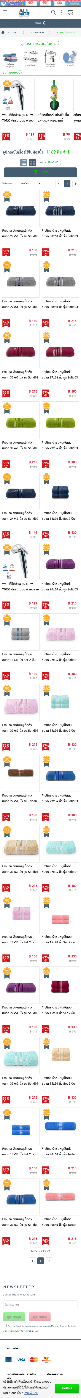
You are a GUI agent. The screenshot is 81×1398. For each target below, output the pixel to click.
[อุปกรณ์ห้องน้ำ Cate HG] (30, 58)
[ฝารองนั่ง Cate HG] (71, 58)
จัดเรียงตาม (7, 183)
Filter (43, 172)
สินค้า (38, 23)
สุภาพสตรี (40, 1316)
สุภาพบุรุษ (14, 1316)
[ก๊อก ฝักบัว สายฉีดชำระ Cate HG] (51, 58)
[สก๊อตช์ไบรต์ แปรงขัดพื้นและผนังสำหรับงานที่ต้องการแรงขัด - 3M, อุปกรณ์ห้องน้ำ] (54, 95)
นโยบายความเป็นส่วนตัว (13, 1331)
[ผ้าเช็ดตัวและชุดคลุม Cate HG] (10, 58)
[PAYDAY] (40, 3)
